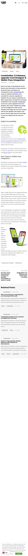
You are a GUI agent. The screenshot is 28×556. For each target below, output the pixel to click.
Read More (21, 551)
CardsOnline (5, 71)
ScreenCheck (17, 92)
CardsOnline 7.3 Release (8, 263)
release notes (6, 152)
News (17, 71)
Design (12, 71)
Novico (8, 353)
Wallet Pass (19, 263)
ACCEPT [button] (19, 553)
